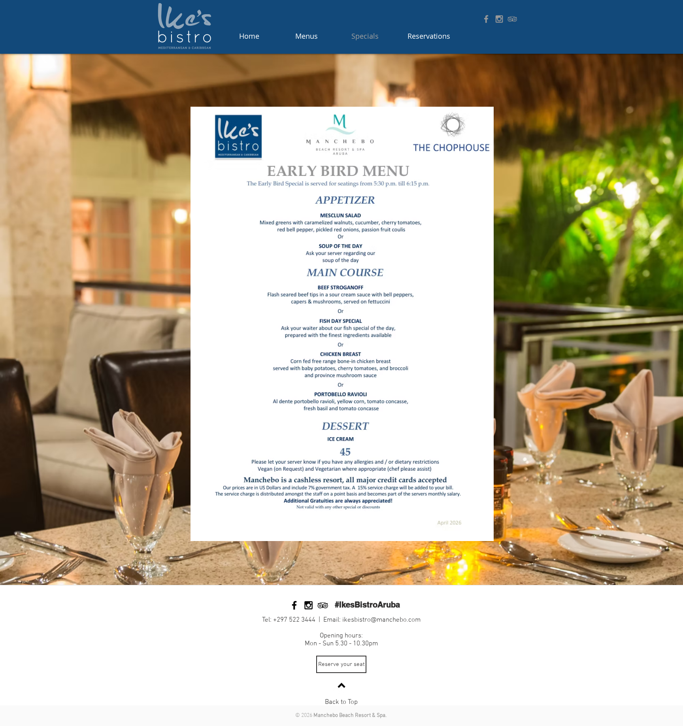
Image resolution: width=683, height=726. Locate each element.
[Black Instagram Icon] (308, 605)
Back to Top (341, 702)
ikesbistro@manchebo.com (381, 620)
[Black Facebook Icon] (294, 605)
